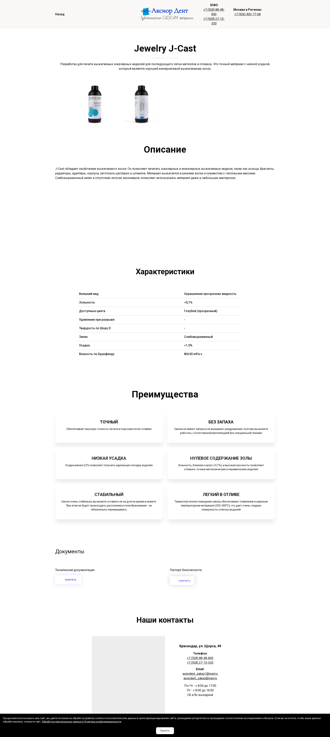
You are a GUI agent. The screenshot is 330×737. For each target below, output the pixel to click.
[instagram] (200, 708)
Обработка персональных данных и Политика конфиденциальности (81, 721)
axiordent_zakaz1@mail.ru (200, 674)
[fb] (206, 708)
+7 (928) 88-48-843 (200, 658)
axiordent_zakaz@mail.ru (200, 678)
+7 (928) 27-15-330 (200, 662)
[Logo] (167, 14)
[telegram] (193, 708)
